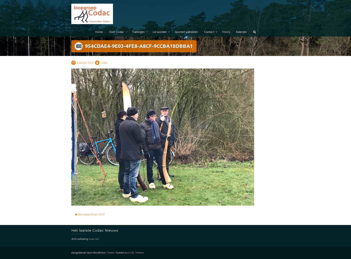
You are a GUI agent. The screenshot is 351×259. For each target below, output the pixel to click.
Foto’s (226, 32)
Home (99, 32)
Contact (209, 32)
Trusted (119, 253)
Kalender (241, 32)
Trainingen (138, 32)
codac (104, 62)
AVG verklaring (79, 239)
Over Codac (116, 32)
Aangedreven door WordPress (88, 253)
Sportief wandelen (186, 32)
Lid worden (160, 32)
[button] (254, 32)
